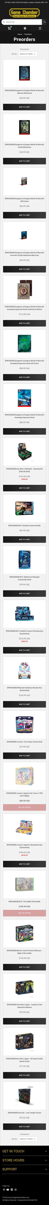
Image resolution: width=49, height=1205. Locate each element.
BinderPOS (33, 1200)
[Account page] (25, 28)
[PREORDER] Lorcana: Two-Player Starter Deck (24, 742)
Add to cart (24, 107)
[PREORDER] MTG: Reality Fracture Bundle (24, 526)
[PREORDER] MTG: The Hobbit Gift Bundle (24, 902)
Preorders (28, 34)
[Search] (45, 22)
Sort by (14, 54)
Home (19, 34)
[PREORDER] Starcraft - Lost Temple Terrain (24, 1113)
